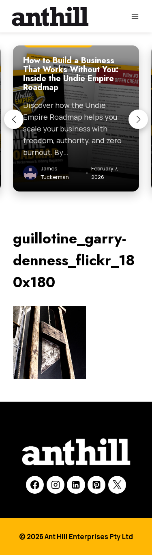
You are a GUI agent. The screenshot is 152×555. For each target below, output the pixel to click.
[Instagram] (55, 485)
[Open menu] (134, 16)
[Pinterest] (96, 485)
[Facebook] (35, 485)
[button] (14, 119)
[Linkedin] (76, 485)
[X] (117, 485)
